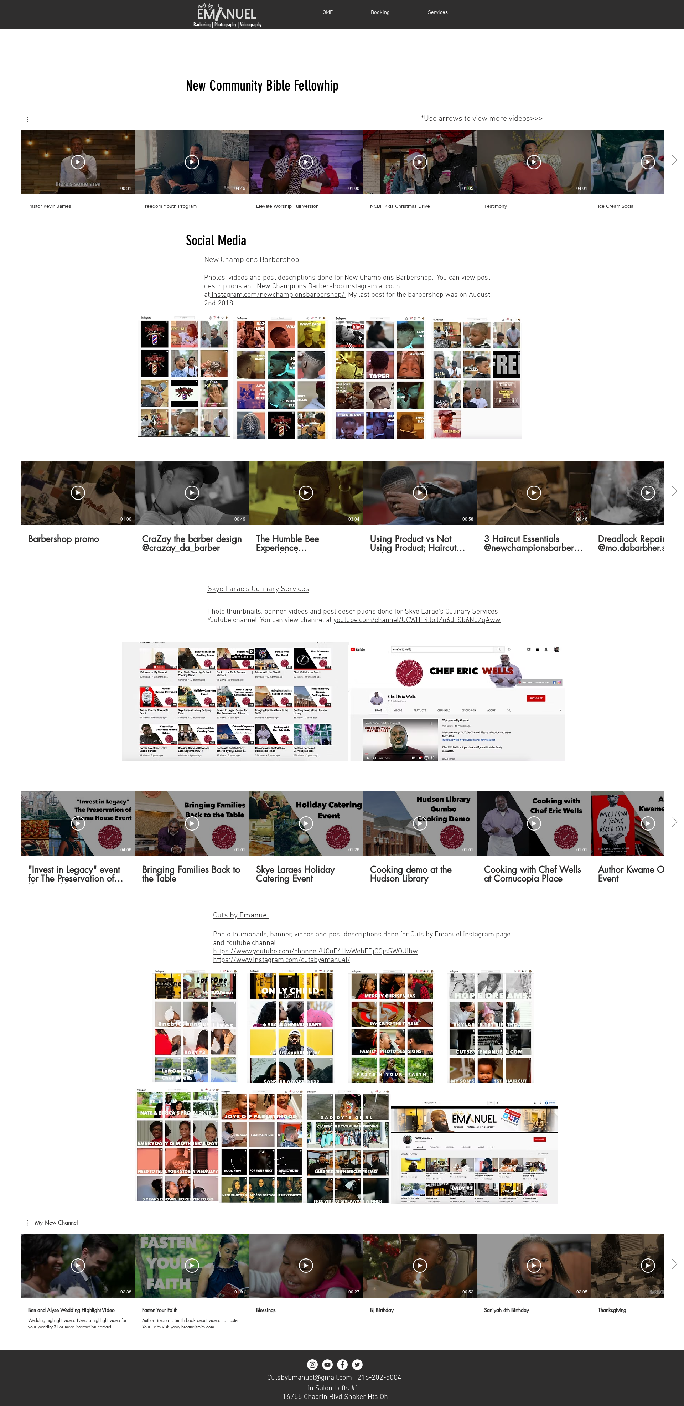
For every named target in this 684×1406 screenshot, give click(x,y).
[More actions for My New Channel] (31, 119)
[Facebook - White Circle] (342, 1364)
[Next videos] (674, 161)
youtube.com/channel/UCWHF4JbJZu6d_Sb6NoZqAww (417, 620)
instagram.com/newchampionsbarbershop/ (278, 295)
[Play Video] (78, 162)
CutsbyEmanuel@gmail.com (309, 1378)
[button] (31, 119)
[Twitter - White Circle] (357, 1364)
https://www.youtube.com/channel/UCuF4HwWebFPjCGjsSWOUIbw (315, 951)
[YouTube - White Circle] (327, 1364)
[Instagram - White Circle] (312, 1364)
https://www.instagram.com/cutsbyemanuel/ (281, 960)
